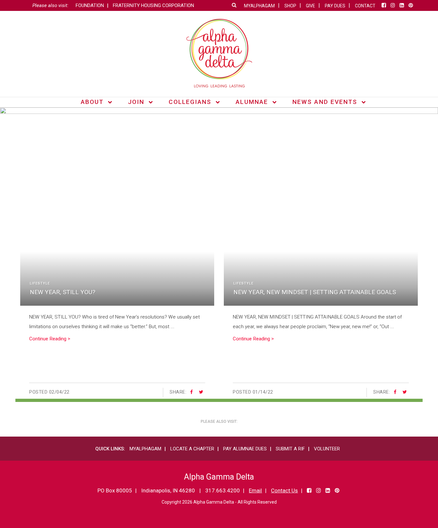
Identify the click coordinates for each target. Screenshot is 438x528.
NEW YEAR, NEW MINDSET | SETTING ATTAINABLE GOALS (314, 292)
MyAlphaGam (145, 449)
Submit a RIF (290, 449)
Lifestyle (40, 283)
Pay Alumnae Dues (245, 449)
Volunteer (327, 449)
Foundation (90, 5)
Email (255, 490)
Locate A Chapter (192, 449)
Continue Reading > (49, 339)
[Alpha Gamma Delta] (219, 53)
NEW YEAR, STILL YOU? (62, 292)
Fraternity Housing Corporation (153, 5)
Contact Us (284, 490)
